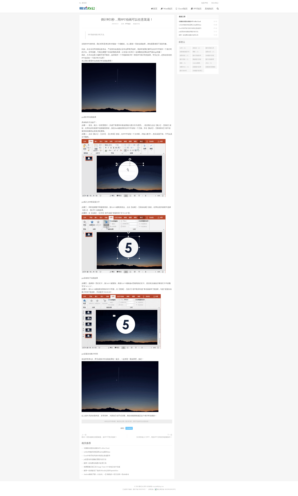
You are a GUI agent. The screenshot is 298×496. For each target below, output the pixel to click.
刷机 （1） (183, 63)
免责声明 (204, 3)
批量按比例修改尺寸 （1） (210, 67)
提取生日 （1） (210, 52)
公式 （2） (183, 48)
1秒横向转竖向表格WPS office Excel (96, 448)
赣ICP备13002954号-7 (139, 489)
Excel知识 (182, 8)
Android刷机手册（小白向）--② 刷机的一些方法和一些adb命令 (106, 474)
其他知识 (209, 8)
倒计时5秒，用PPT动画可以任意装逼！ (127, 19)
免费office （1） (185, 67)
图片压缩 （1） (184, 59)
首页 (155, 8)
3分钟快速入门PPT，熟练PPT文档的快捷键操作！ (154, 437)
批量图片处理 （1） (197, 67)
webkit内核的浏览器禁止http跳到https (97, 452)
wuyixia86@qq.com (158, 486)
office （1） (209, 63)
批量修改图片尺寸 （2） (185, 52)
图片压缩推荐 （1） (210, 59)
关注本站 (214, 3)
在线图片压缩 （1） (210, 56)
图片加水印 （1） (183, 71)
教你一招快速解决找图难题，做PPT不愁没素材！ (99, 437)
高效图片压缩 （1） (197, 59)
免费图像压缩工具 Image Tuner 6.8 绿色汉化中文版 (102, 467)
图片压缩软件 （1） (197, 56)
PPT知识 (197, 8)
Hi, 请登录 (83, 3)
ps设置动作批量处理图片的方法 (95, 459)
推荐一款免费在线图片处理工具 (95, 463)
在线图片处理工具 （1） (197, 71)
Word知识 (167, 8)
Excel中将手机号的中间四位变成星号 (97, 456)
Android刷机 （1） (196, 63)
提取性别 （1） (184, 55)
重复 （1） (196, 52)
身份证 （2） (197, 48)
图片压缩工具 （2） (210, 48)
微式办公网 (87, 8)
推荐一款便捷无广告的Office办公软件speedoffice (101, 470)
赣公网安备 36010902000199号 (166, 489)
